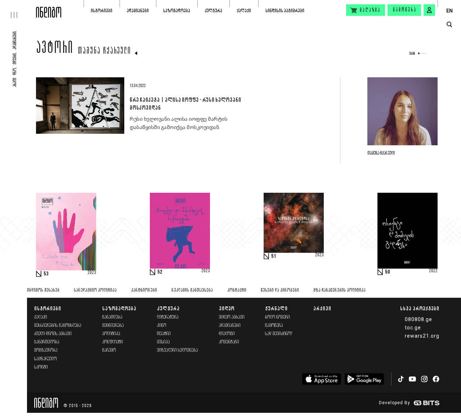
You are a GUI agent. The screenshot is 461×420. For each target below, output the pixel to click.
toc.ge (413, 327)
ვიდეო (226, 308)
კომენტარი (229, 342)
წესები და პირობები (280, 290)
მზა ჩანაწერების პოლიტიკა (339, 290)
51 (273, 256)
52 (159, 272)
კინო (161, 325)
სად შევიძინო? (278, 334)
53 (46, 274)
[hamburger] (18, 9)
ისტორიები (101, 11)
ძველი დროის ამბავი (53, 334)
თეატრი (164, 334)
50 (387, 272)
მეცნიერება (113, 325)
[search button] (449, 25)
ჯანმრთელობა (46, 342)
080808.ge (418, 319)
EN (449, 11)
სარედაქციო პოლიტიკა (95, 290)
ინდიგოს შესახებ (43, 290)
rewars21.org (422, 336)
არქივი (322, 308)
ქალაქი (244, 11)
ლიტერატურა (168, 317)
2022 (433, 271)
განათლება (112, 317)
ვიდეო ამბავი (232, 317)
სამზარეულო (45, 359)
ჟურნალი (276, 308)
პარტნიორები (144, 290)
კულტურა (213, 11)
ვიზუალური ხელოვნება (177, 350)
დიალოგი (227, 334)
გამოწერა (405, 10)
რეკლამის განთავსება (192, 290)
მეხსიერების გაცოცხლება (57, 325)
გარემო (109, 350)
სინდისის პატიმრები (284, 11)
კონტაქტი (236, 290)
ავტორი (54, 49)
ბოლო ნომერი (277, 317)
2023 (92, 272)
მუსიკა (163, 342)
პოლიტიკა (111, 334)
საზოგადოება (176, 11)
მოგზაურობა (46, 350)
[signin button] (429, 10)
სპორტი (41, 367)
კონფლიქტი (112, 342)
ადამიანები (138, 11)
